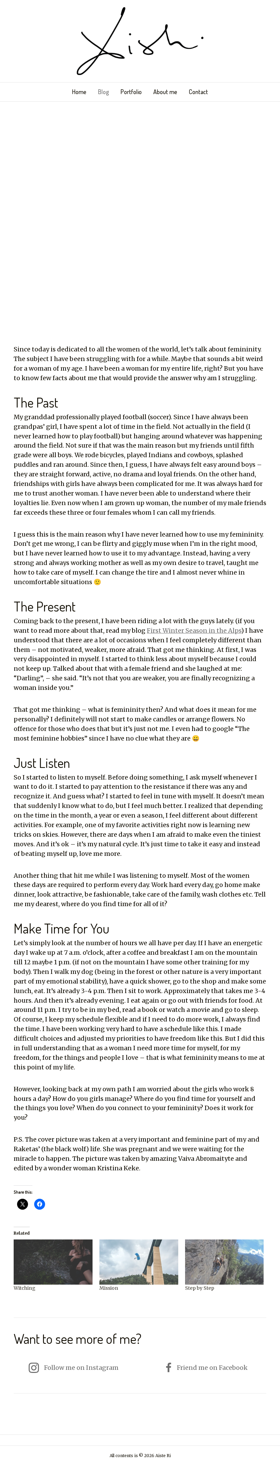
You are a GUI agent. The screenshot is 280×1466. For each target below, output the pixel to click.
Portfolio (131, 91)
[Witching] (53, 1262)
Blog (103, 91)
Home (79, 91)
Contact (198, 91)
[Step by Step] (224, 1262)
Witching (25, 1288)
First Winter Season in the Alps (194, 630)
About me (165, 91)
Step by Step (199, 1288)
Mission (108, 1288)
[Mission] (138, 1262)
